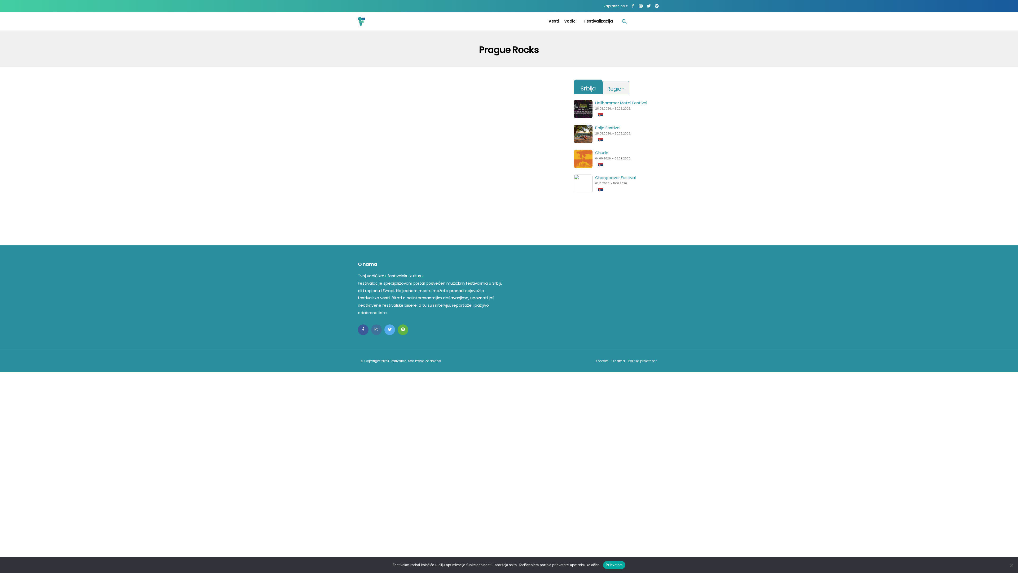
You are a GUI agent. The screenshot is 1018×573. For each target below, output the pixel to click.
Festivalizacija (598, 21)
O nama (618, 361)
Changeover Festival (615, 177)
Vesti (554, 21)
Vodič (570, 21)
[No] (1011, 565)
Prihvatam (614, 565)
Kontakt (602, 361)
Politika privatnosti (642, 361)
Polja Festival (607, 128)
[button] (624, 21)
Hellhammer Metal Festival (621, 103)
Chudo (601, 152)
